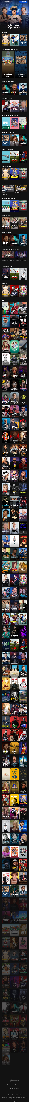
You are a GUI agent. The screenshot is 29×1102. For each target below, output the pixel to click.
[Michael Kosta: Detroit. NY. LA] (14, 800)
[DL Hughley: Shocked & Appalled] (6, 515)
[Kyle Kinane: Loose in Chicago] (14, 774)
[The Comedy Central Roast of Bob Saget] (6, 450)
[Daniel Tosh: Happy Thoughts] (14, 528)
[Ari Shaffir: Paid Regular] (6, 359)
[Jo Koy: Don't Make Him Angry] (14, 683)
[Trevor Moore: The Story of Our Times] (14, 1021)
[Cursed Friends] (23, 502)
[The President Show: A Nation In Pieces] (23, 878)
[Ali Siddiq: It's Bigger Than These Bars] (14, 321)
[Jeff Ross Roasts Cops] (23, 658)
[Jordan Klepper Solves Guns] (6, 722)
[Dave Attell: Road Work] (23, 528)
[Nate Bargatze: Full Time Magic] (6, 826)
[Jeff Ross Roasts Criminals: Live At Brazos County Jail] (6, 671)
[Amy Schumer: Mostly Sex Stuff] (6, 346)
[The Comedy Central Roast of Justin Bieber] (6, 476)
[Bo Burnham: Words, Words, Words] (14, 385)
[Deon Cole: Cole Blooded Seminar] (14, 554)
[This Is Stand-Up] (14, 995)
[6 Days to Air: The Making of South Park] (6, 308)
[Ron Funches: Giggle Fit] (23, 891)
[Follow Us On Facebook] (8, 1094)
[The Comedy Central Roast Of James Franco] (23, 463)
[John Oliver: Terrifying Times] (23, 709)
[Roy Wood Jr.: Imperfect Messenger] (14, 904)
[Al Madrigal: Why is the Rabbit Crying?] (6, 321)
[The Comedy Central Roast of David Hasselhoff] (6, 463)
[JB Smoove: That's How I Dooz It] (14, 632)
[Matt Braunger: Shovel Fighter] (6, 800)
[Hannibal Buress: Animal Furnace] (14, 606)
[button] (2, 2)
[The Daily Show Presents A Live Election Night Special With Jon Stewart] (23, 515)
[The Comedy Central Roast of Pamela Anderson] (14, 476)
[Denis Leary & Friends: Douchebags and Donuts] (6, 554)
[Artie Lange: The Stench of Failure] (14, 359)
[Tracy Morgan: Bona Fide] (23, 1008)
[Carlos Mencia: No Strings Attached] (23, 411)
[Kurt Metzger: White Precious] (23, 761)
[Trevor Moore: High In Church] (6, 1021)
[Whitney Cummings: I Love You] (23, 1046)
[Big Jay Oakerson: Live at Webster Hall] (23, 372)
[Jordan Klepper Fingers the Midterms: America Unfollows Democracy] (23, 722)
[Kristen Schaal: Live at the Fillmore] (23, 748)
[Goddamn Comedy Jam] (23, 593)
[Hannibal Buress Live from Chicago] (23, 606)
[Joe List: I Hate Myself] (14, 696)
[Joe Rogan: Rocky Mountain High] (23, 696)
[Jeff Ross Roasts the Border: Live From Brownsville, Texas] (14, 671)
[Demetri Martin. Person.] (14, 541)
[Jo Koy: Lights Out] (23, 683)
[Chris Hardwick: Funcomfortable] (23, 424)
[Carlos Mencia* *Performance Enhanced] (6, 411)
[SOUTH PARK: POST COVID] (23, 917)
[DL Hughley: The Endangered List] (14, 515)
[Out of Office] (23, 852)
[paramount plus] (8, 1)
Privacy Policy (18, 1084)
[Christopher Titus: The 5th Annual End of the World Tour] (6, 437)
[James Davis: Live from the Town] (23, 632)
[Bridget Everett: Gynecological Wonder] (23, 385)
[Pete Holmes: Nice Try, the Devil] (14, 878)
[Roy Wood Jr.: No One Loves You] (23, 904)
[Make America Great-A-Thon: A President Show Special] (14, 787)
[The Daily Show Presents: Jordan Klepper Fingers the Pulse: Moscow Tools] (14, 735)
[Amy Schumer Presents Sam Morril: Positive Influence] (23, 334)
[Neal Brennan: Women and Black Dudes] (23, 826)
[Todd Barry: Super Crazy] (6, 1008)
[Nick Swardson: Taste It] (14, 839)
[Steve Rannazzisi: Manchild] (23, 956)
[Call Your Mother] (23, 398)
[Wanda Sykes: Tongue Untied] (14, 1046)
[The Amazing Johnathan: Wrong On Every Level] (23, 321)
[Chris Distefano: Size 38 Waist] (14, 424)
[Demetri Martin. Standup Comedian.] (23, 541)
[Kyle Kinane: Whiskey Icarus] (23, 774)
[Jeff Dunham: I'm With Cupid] (14, 645)
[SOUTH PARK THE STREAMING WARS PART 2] (6, 930)
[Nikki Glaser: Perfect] (23, 839)
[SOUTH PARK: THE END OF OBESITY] (6, 943)
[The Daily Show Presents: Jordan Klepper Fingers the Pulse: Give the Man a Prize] (23, 982)
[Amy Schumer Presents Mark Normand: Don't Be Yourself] (6, 334)
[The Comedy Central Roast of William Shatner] (6, 489)
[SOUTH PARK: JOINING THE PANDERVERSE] (14, 930)
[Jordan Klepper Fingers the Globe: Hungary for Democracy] (14, 722)
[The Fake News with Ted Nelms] (14, 593)
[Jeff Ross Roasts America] (14, 658)
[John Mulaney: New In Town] (6, 709)
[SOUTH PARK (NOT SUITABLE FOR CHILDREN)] (23, 930)
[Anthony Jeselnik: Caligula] (23, 346)
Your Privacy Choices (14, 1088)
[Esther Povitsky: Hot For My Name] (14, 580)
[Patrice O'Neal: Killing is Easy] (14, 865)
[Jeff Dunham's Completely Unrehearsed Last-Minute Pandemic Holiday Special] (23, 645)
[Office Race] (14, 852)
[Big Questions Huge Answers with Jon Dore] (6, 385)
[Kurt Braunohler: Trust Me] (14, 761)
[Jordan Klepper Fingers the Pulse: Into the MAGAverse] (6, 735)
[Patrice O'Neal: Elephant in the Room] (6, 865)
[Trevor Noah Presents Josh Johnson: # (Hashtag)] (23, 1021)
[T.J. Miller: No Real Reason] (14, 969)
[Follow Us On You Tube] (16, 1094)
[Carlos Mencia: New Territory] (14, 411)
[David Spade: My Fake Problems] (6, 541)
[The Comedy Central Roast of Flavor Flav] (14, 463)
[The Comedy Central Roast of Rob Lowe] (23, 476)
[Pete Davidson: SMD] (6, 878)
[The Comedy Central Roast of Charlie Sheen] (23, 450)
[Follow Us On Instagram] (20, 1094)
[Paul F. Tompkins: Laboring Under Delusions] (23, 865)
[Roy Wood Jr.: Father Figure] (6, 904)
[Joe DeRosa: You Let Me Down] (6, 696)
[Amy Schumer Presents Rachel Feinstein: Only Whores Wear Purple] (14, 334)
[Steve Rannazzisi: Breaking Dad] (14, 956)
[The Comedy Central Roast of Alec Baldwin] (23, 437)
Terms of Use (10, 1084)
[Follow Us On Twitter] (12, 1094)
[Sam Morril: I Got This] (14, 943)
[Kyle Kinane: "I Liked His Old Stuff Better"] (6, 774)
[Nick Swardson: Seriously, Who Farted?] (6, 839)
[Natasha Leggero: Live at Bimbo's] (23, 813)
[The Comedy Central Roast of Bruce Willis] (14, 450)
